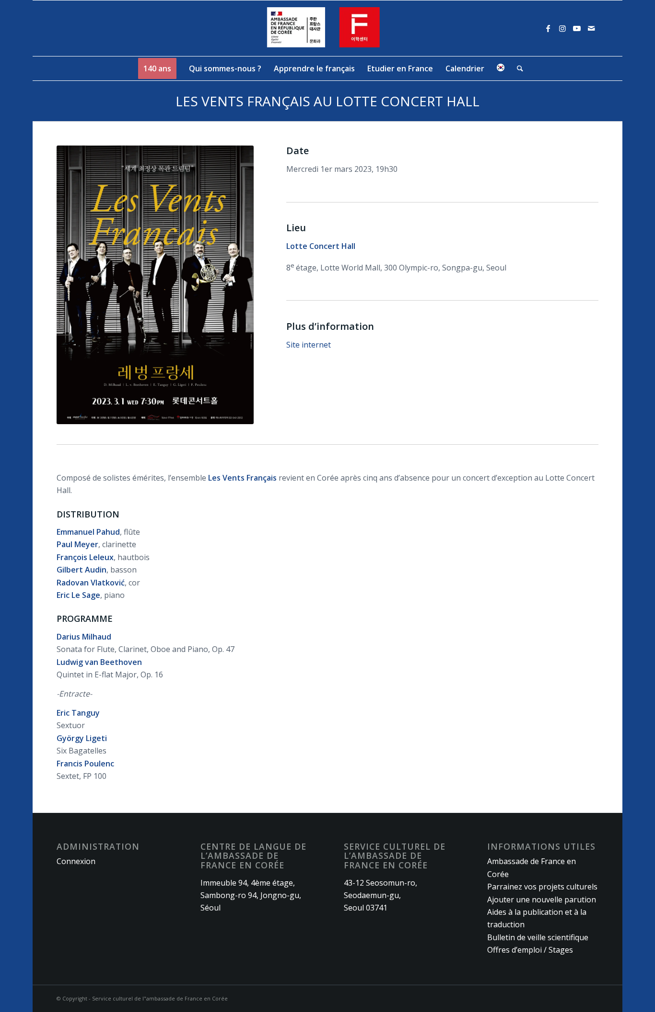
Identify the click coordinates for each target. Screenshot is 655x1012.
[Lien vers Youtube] (577, 28)
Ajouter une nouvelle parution (541, 899)
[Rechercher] (517, 68)
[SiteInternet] (327, 28)
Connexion (76, 861)
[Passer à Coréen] (501, 68)
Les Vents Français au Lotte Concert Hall (327, 101)
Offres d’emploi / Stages (530, 950)
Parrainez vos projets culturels (542, 886)
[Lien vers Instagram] (562, 28)
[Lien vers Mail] (591, 28)
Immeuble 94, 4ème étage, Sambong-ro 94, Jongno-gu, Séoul (250, 895)
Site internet (308, 344)
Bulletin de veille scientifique (537, 937)
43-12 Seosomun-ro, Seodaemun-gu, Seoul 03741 (380, 895)
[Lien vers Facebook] (548, 28)
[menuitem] (157, 68)
